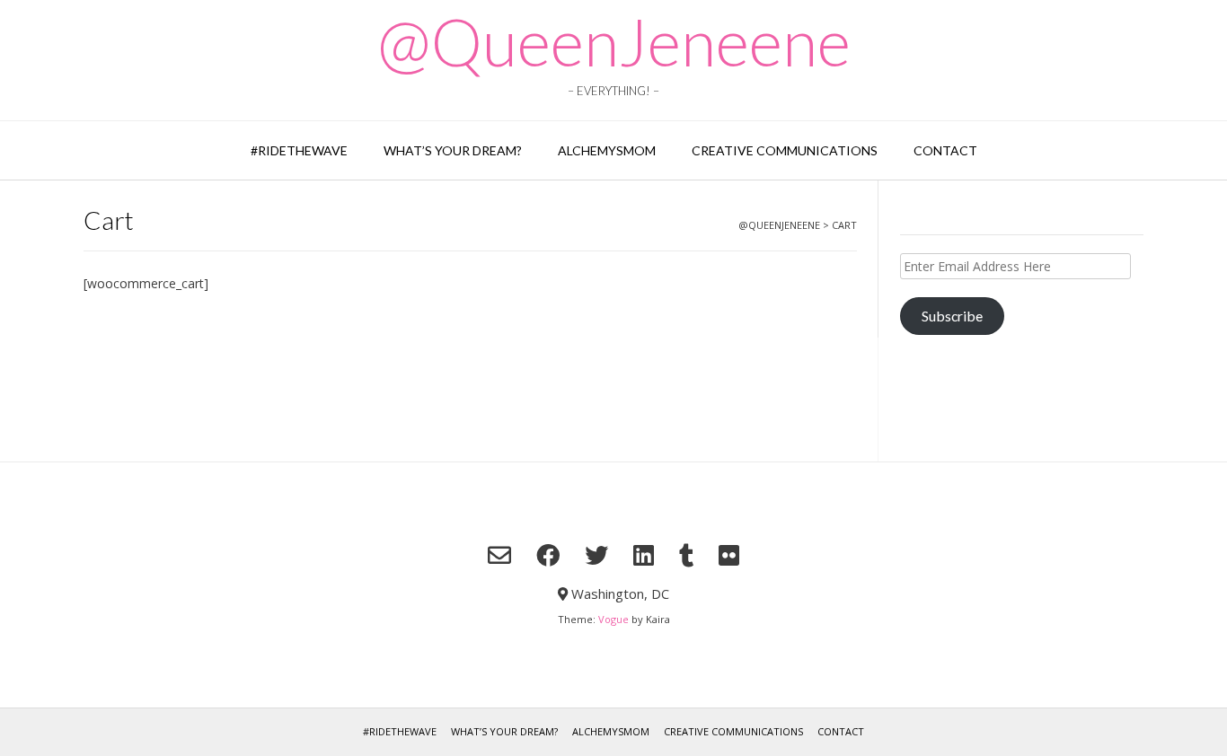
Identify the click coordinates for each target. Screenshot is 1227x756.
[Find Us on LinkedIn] (643, 555)
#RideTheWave (299, 150)
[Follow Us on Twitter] (596, 555)
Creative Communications (785, 150)
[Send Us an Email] (499, 555)
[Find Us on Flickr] (729, 555)
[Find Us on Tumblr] (686, 555)
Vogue (613, 619)
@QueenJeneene (614, 41)
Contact (945, 150)
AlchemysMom (607, 150)
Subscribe (952, 315)
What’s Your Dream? (453, 150)
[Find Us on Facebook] (548, 555)
